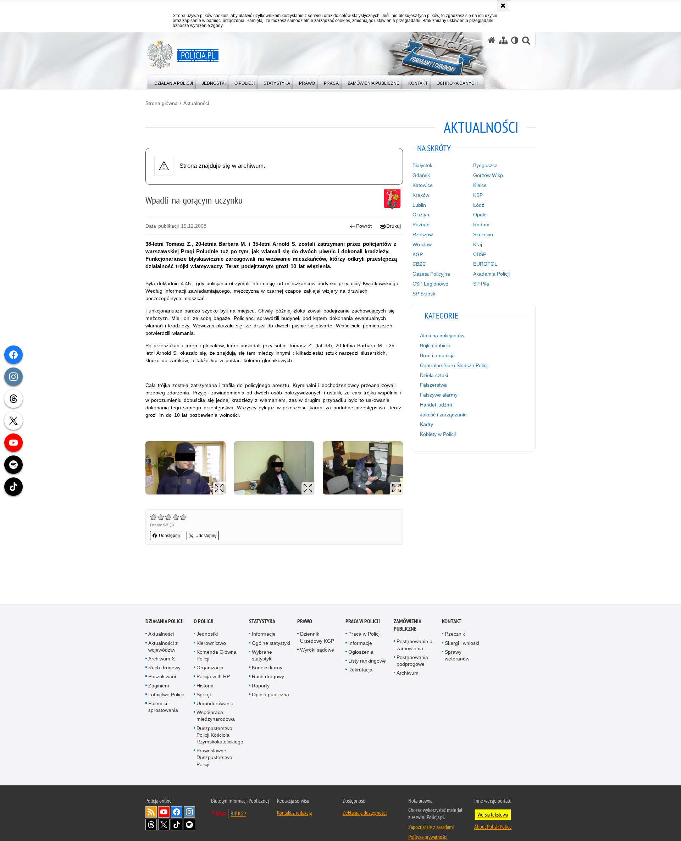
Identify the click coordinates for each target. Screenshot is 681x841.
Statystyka (262, 622)
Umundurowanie (214, 704)
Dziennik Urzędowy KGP (317, 638)
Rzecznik (455, 634)
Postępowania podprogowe (412, 661)
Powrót (364, 226)
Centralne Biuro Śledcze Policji (454, 365)
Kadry (426, 424)
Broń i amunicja (437, 355)
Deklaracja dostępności (365, 813)
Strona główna (161, 103)
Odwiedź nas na (164, 812)
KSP (478, 195)
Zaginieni (158, 686)
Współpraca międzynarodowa (215, 716)
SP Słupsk (424, 294)
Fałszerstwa (433, 385)
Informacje (264, 634)
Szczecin (483, 234)
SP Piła (481, 284)
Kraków (421, 195)
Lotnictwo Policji (166, 695)
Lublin (419, 205)
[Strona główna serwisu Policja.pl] (491, 40)
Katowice (423, 185)
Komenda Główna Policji (216, 655)
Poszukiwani (162, 677)
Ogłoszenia (360, 652)
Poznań (421, 224)
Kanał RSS (151, 812)
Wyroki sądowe (317, 650)
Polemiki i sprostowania (163, 707)
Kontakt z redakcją (294, 813)
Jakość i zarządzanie (443, 414)
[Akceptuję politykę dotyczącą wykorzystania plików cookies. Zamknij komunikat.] (503, 5)
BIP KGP (238, 813)
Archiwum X (161, 659)
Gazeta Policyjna (431, 274)
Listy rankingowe (367, 661)
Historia (205, 686)
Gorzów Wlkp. (488, 175)
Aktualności (196, 103)
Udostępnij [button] (169, 535)
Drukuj (393, 226)
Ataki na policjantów (442, 335)
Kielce (480, 185)
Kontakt (451, 622)
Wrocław (422, 244)
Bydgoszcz (485, 165)
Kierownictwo (211, 643)
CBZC (419, 264)
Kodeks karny (267, 668)
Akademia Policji (491, 274)
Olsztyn (421, 214)
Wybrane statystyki (262, 655)
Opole (480, 214)
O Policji (204, 622)
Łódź (478, 205)
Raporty (261, 686)
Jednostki (207, 634)
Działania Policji (164, 622)
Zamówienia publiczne (407, 625)
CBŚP (479, 254)
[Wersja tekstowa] (515, 40)
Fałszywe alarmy (439, 395)
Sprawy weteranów (457, 655)
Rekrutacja (360, 670)
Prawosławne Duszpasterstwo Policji (214, 757)
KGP (418, 254)
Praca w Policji (362, 622)
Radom (481, 224)
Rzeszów (423, 234)
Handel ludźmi (436, 405)
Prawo (304, 622)
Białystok (422, 165)
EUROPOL (485, 264)
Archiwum (408, 673)
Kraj (477, 244)
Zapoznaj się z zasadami (431, 827)
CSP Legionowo (430, 284)
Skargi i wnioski (462, 643)
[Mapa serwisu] (503, 40)
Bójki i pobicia (435, 345)
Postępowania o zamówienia (414, 645)
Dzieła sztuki (434, 375)
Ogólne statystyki (271, 643)
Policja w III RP (213, 677)
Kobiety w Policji (438, 434)
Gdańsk (421, 175)
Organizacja (209, 668)
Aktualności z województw (163, 647)
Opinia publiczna (270, 695)
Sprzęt (203, 695)
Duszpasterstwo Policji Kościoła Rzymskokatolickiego (219, 735)
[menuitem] (173, 81)
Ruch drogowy (164, 668)
